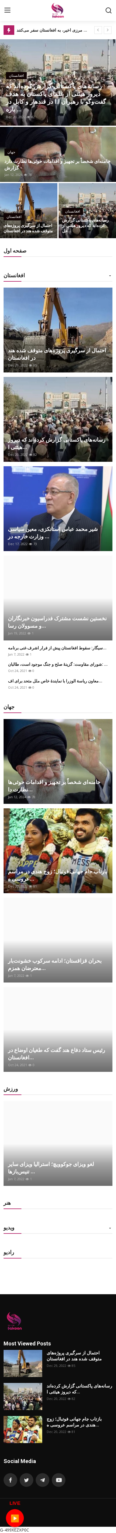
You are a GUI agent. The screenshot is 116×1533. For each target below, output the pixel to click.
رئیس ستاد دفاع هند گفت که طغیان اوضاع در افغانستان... (56, 1054)
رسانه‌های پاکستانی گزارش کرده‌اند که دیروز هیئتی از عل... (85, 225)
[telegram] (42, 1480)
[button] (110, 276)
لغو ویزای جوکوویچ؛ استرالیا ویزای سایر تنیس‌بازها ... (51, 1168)
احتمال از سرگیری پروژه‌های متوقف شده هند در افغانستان (28, 228)
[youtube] (58, 1480)
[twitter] (26, 1480)
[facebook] (10, 1480)
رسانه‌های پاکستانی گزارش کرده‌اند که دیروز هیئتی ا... (57, 443)
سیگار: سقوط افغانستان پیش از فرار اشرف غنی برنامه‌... (57, 647)
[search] (108, 10)
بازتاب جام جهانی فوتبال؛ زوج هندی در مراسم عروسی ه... (57, 875)
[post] (58, 82)
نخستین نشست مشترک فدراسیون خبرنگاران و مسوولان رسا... (57, 622)
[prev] (98, 30)
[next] (108, 30)
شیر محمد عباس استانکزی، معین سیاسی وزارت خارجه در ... (53, 532)
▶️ (15, 1517)
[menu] (7, 10)
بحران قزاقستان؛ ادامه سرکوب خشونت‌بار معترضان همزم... (55, 964)
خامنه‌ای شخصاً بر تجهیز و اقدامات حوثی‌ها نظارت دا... (54, 786)
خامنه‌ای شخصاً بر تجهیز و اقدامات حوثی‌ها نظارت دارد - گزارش (57, 164)
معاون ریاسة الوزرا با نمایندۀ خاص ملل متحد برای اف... (55, 681)
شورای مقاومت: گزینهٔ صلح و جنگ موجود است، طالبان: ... (58, 664)
